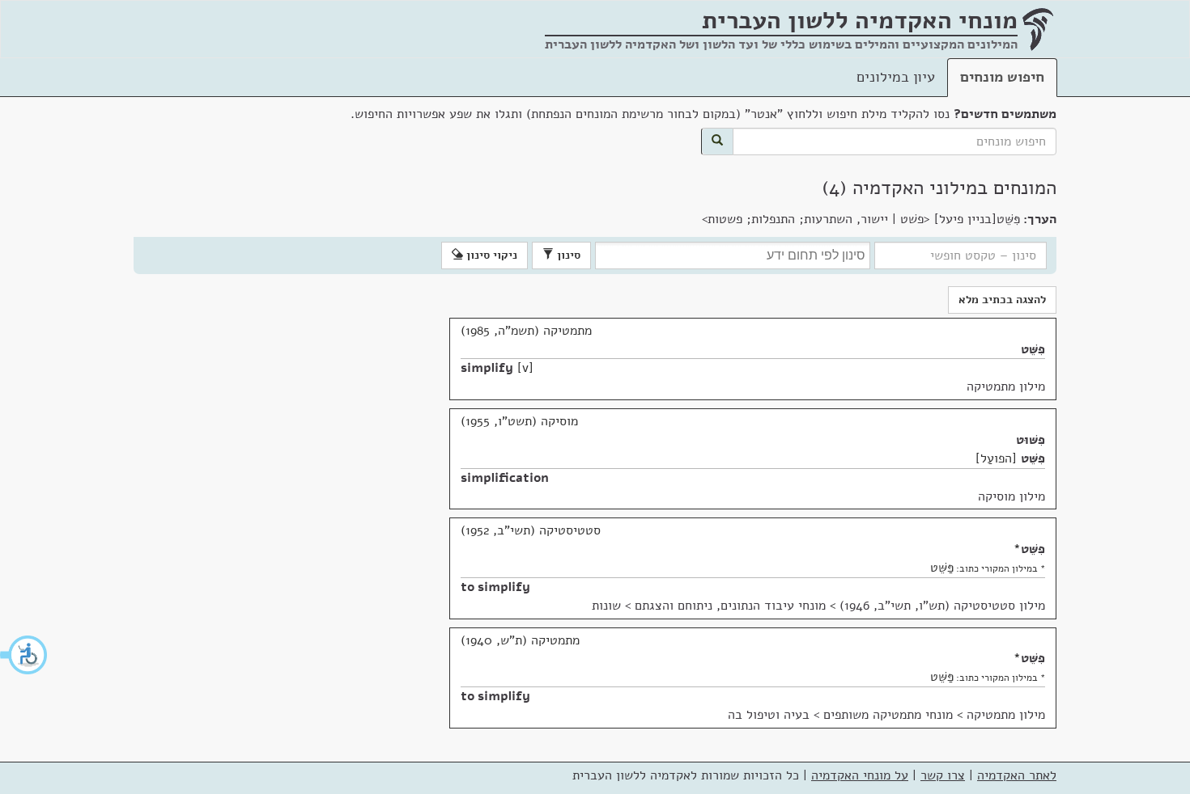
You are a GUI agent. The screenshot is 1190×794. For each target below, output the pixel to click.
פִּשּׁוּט (1030, 440)
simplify (487, 368)
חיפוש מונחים (1002, 77)
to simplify (495, 587)
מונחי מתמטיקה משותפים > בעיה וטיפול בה (840, 715)
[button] (24, 655)
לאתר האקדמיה (1016, 775)
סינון (567, 255)
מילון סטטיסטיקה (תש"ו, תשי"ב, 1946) (942, 606)
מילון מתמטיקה (1006, 386)
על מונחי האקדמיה (859, 775)
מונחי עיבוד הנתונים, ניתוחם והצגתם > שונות (709, 606)
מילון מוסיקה (1011, 496)
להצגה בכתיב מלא (1002, 299)
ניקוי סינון (490, 255)
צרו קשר (942, 775)
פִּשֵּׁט (1033, 349)
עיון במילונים (895, 77)
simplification (505, 478)
